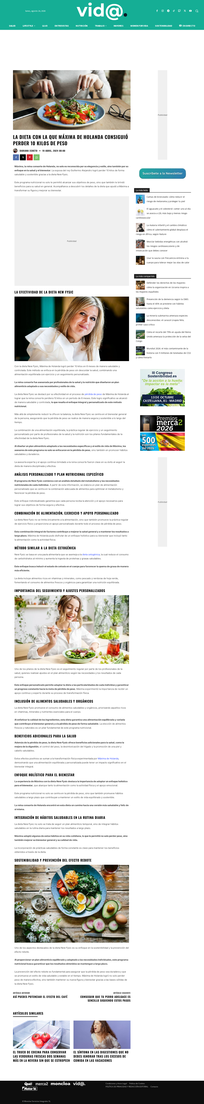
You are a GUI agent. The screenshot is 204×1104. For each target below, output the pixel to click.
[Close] (154, 504)
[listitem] (102, 544)
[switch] (139, 551)
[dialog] (102, 552)
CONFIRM (81, 595)
